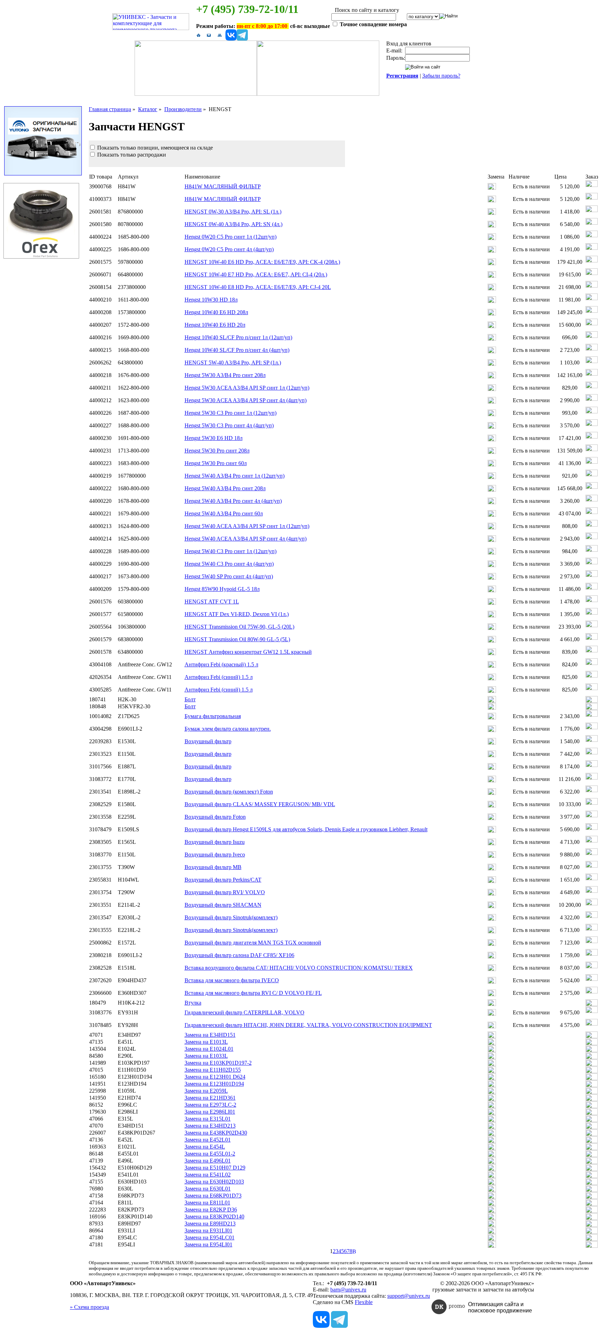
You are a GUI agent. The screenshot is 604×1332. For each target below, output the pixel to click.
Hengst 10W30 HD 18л (211, 300)
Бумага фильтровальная (213, 716)
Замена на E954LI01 (208, 1244)
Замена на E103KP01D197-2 (218, 1063)
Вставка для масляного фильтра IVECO (232, 980)
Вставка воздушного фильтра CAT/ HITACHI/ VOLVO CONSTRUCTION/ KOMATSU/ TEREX (299, 968)
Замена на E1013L (206, 1042)
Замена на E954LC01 (210, 1237)
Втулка (193, 1003)
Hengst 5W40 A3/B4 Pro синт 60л (224, 513)
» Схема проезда (89, 1307)
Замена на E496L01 (208, 1161)
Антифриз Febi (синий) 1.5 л (219, 677)
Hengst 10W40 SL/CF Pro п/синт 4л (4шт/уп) (237, 350)
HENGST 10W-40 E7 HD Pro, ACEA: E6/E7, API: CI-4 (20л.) (256, 274)
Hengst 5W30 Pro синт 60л (216, 463)
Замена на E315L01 (208, 1119)
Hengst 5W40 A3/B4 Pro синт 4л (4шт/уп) (233, 501)
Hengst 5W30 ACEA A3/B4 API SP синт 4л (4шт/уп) (246, 400)
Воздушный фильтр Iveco (215, 854)
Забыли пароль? (441, 76)
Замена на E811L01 (207, 1203)
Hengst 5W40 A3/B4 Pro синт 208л (225, 488)
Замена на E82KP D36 (211, 1209)
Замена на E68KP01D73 (213, 1196)
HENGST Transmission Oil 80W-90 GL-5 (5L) (237, 639)
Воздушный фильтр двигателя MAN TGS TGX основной (253, 943)
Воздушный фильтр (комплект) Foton (229, 792)
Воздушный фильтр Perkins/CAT (223, 880)
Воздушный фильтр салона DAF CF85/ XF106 (239, 955)
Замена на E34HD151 (210, 1035)
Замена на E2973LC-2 (210, 1105)
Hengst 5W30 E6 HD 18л (214, 438)
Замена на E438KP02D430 (216, 1133)
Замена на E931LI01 (208, 1230)
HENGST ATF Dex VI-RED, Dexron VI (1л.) (237, 614)
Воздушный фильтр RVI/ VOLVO (225, 892)
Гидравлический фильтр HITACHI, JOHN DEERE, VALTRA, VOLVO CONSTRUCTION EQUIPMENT (308, 1025)
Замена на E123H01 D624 (215, 1077)
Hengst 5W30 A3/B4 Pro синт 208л (225, 375)
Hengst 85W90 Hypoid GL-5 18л (222, 589)
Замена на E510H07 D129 (215, 1168)
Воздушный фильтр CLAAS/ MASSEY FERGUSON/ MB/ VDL (260, 804)
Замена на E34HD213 (210, 1126)
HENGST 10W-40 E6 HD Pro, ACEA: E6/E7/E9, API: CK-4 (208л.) (262, 262)
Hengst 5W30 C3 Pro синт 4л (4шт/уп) (229, 425)
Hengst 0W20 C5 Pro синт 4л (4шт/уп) (229, 249)
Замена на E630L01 (208, 1189)
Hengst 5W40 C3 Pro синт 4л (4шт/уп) (229, 564)
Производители (183, 109)
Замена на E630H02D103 (214, 1182)
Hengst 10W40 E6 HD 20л (215, 325)
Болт (190, 699)
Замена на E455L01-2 (210, 1154)
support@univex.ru (408, 1296)
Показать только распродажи (131, 155)
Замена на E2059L (206, 1091)
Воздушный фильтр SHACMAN (223, 905)
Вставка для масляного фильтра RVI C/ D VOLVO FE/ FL (253, 993)
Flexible (364, 1302)
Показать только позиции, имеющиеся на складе (154, 148)
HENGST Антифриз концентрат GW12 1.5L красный (248, 652)
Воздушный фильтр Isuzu (215, 842)
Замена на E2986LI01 (210, 1112)
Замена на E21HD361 (210, 1098)
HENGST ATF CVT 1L (212, 602)
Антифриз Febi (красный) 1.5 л (221, 664)
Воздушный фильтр (208, 741)
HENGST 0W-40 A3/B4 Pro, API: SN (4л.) (233, 224)
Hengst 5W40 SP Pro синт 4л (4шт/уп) (229, 576)
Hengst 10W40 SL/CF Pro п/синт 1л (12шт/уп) (238, 337)
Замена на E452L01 (208, 1140)
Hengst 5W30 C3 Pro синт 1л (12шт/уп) (230, 413)
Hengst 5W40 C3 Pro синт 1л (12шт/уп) (230, 551)
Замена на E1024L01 (209, 1049)
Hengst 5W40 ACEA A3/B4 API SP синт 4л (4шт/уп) (246, 539)
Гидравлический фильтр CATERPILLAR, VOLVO (244, 1012)
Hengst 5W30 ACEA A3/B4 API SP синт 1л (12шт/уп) (247, 388)
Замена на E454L (205, 1147)
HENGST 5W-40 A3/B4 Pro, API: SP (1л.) (233, 362)
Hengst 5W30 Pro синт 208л (217, 451)
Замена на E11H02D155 (213, 1070)
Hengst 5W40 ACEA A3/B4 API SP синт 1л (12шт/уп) (247, 526)
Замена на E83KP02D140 (214, 1216)
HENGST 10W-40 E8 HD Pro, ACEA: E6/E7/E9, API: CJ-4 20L (258, 287)
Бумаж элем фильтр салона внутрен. (228, 729)
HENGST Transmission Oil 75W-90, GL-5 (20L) (239, 627)
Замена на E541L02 (208, 1175)
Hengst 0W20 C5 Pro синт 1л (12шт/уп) (230, 237)
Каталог (147, 109)
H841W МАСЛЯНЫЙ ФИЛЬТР (223, 186)
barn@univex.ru (348, 1290)
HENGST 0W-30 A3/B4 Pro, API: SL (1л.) (233, 212)
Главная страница (110, 109)
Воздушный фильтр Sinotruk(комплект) (231, 917)
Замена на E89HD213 (210, 1223)
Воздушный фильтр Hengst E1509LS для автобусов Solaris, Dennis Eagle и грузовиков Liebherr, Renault (306, 829)
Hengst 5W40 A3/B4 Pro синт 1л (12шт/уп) (235, 476)
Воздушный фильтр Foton (215, 817)
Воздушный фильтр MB (213, 867)
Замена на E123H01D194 (214, 1084)
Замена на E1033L (206, 1056)
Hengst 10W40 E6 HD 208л (216, 312)
